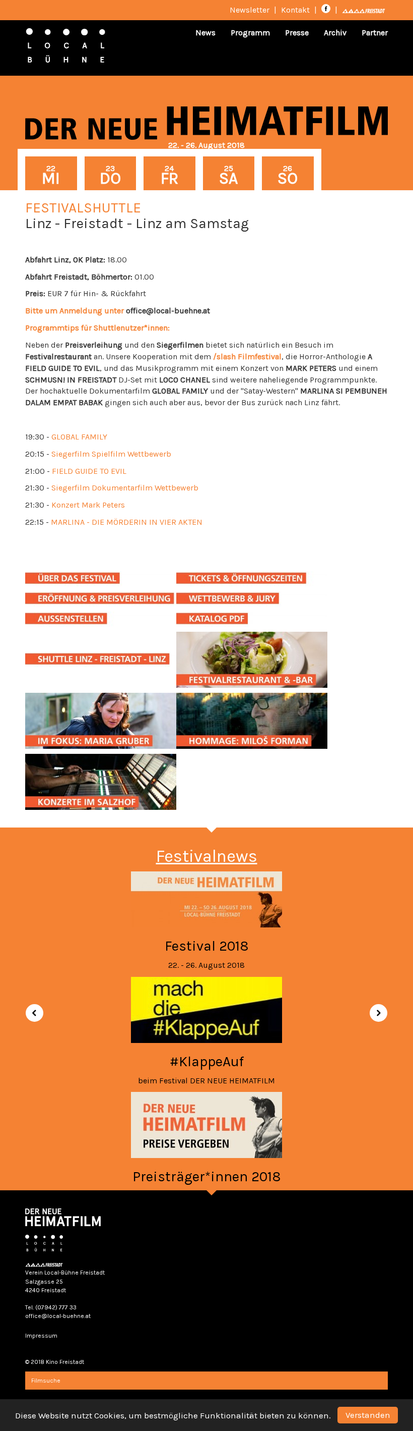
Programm (250, 32)
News (205, 32)
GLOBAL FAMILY (79, 437)
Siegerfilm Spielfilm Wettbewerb (111, 454)
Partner (375, 32)
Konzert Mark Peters (88, 505)
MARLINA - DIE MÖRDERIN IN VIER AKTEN (126, 522)
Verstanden (368, 1415)
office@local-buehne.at (58, 1315)
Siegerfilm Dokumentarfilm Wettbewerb (124, 487)
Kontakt (295, 10)
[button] (31, 1009)
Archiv (335, 32)
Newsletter (249, 10)
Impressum (41, 1335)
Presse (297, 32)
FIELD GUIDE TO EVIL (89, 471)
